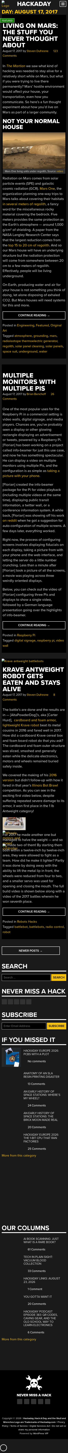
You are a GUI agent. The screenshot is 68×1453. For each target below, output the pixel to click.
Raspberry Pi (26, 635)
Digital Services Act (40, 1426)
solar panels (54, 346)
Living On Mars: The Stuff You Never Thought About (30, 35)
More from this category (19, 1155)
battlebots (36, 927)
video (59, 171)
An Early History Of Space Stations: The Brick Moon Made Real (41, 1116)
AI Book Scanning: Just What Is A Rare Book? (41, 1240)
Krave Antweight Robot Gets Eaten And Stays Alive (33, 679)
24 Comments (36, 1105)
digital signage (25, 640)
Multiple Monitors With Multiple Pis (29, 382)
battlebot (21, 927)
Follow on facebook (4, 1001)
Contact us (28, 1001)
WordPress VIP (40, 1433)
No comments (36, 1061)
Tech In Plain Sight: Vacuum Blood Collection (38, 1260)
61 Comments (36, 1249)
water (43, 351)
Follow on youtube (16, 1001)
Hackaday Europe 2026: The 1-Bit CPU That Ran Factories (41, 1138)
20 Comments (36, 1127)
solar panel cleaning (29, 346)
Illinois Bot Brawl (45, 785)
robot (6, 932)
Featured (42, 325)
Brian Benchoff (36, 394)
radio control (55, 927)
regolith (8, 346)
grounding (40, 336)
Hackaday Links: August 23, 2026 (42, 1280)
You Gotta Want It (38, 1297)
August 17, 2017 (12, 51)
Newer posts (31, 951)
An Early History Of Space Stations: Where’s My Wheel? (42, 1095)
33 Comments (36, 1271)
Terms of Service (19, 1426)
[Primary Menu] (63, 4)
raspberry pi (45, 640)
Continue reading (39, 316)
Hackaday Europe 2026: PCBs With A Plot (41, 1052)
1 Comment (34, 1289)
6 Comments (35, 1332)
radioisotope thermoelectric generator (30, 341)
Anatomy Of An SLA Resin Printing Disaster (41, 1075)
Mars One (47, 188)
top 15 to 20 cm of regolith (28, 245)
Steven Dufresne (37, 51)
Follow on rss (22, 1001)
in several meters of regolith (24, 204)
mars (53, 336)
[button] (14, 824)
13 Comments (36, 1084)
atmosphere (23, 336)
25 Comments (36, 1149)
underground (28, 351)
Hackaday (34, 4)
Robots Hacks (27, 922)
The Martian (15, 66)
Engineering (25, 325)
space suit (10, 351)
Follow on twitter (10, 1001)
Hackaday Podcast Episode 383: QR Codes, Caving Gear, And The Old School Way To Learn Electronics (41, 1318)
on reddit (10, 520)
